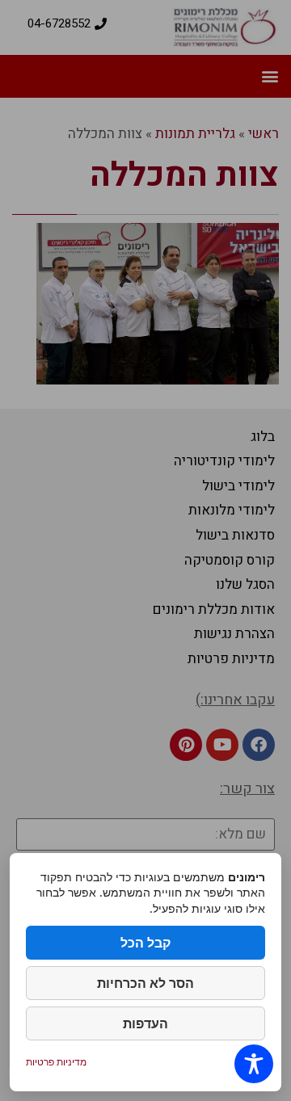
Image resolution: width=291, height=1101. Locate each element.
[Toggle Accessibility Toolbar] (254, 1064)
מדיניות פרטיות (56, 1062)
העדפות (145, 1023)
